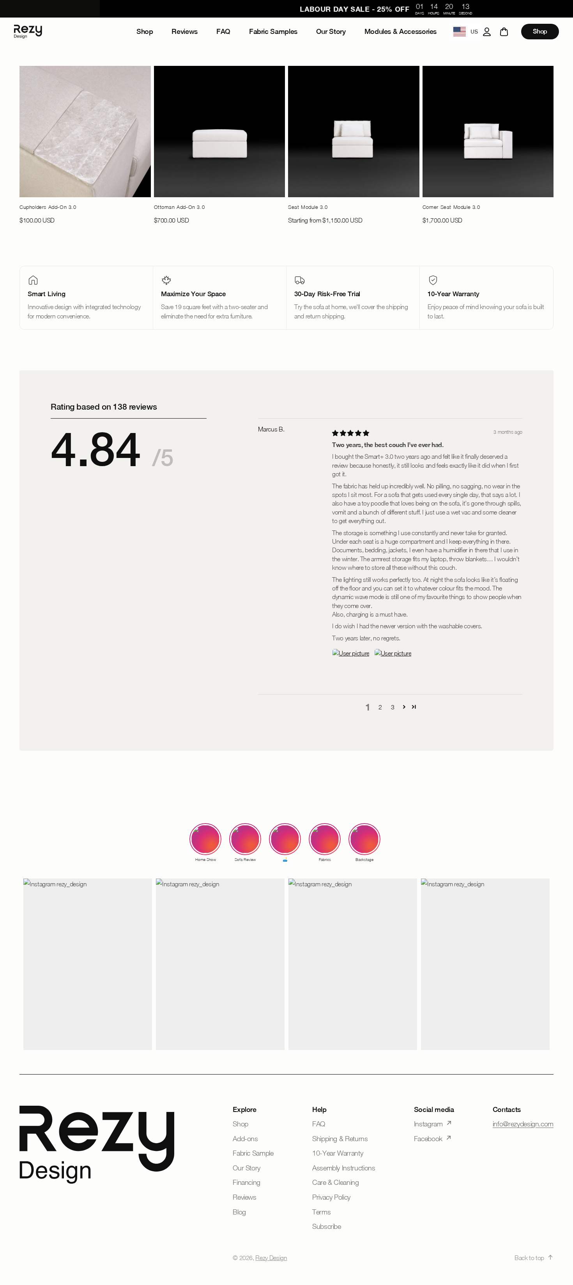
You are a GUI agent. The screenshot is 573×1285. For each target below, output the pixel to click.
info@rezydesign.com (523, 1124)
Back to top (529, 1257)
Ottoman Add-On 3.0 (179, 207)
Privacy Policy (331, 1197)
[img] (350, 433)
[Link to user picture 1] (351, 667)
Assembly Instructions (343, 1168)
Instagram (428, 1124)
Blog (239, 1212)
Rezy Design (271, 1257)
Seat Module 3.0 (308, 207)
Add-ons (245, 1139)
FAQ (318, 1124)
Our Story (246, 1168)
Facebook (428, 1139)
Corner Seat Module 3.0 (451, 207)
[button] (404, 707)
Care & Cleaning (335, 1182)
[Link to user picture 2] (393, 667)
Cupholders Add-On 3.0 (47, 207)
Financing (246, 1182)
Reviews (244, 1197)
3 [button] (392, 707)
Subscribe (326, 1226)
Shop (540, 31)
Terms (321, 1212)
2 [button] (380, 707)
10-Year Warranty (337, 1153)
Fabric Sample (253, 1153)
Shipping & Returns (340, 1139)
